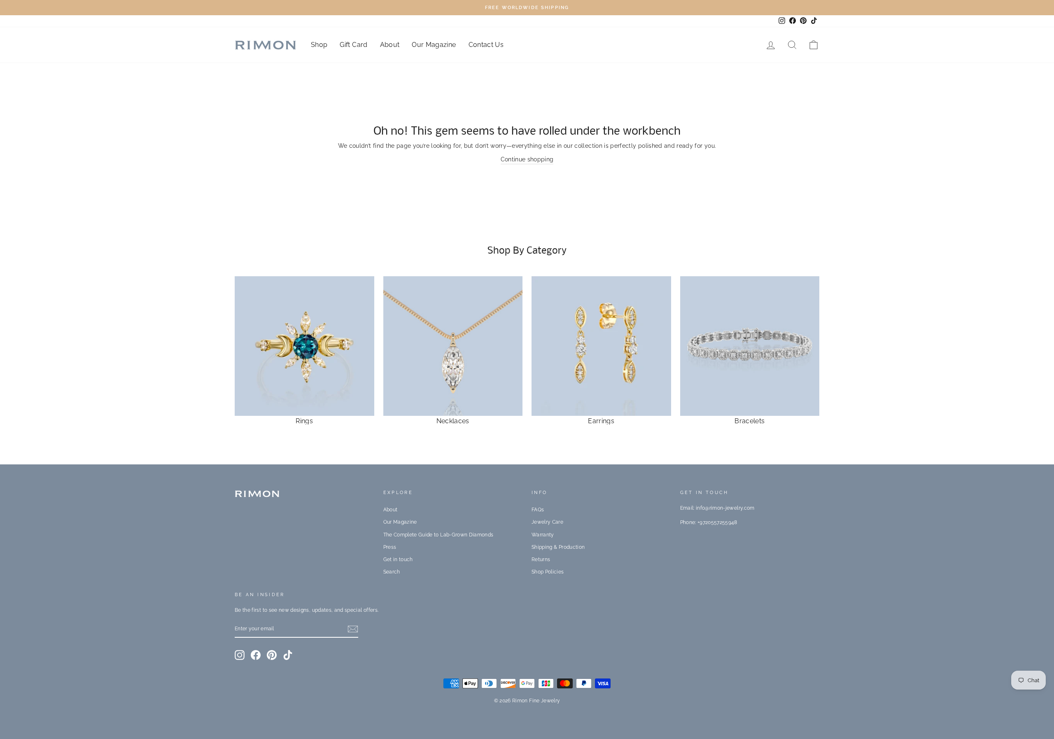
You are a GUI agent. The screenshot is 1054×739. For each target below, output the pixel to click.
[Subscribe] (352, 629)
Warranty (543, 535)
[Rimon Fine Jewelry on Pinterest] (272, 655)
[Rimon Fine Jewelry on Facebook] (256, 655)
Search (391, 572)
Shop (319, 45)
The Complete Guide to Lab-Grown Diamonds (438, 535)
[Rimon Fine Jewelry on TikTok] (288, 655)
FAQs (538, 510)
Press (389, 547)
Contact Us (486, 45)
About (390, 45)
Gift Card (353, 45)
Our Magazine (434, 45)
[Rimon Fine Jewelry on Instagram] (240, 655)
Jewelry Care (547, 522)
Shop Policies (548, 572)
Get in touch (398, 559)
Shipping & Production (558, 547)
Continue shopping (527, 159)
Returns (541, 559)
